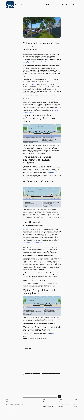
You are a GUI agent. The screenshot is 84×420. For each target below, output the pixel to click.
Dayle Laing (33, 46)
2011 (56, 228)
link (57, 175)
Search (24, 394)
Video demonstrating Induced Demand (32, 242)
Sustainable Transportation (31, 49)
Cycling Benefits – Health (49, 47)
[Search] (59, 396)
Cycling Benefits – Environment (38, 47)
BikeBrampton (19, 5)
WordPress (14, 412)
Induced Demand (27, 228)
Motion (33, 84)
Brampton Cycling (27, 47)
